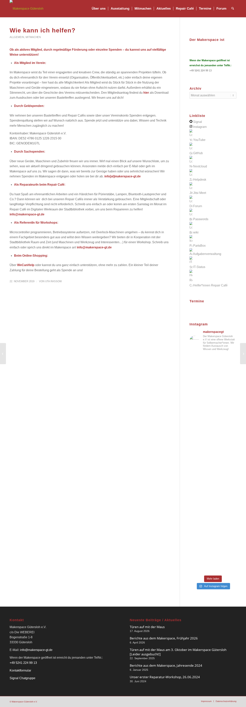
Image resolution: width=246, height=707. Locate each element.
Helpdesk (199, 179)
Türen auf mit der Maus (147, 627)
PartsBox (199, 245)
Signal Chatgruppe (22, 678)
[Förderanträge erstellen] (3, 353)
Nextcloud (200, 166)
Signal (197, 121)
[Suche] (232, 8)
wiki (196, 232)
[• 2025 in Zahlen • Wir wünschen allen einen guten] (212, 564)
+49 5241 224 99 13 (200, 70)
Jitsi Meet (199, 192)
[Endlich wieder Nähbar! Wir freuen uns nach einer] (212, 394)
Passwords (200, 219)
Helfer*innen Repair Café (210, 285)
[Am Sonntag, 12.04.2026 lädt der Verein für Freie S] (212, 494)
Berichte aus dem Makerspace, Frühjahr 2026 (164, 638)
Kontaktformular (20, 670)
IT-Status (199, 267)
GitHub (198, 153)
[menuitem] (98, 8)
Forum (197, 206)
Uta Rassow (53, 281)
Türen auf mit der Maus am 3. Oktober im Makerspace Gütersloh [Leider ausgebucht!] (178, 651)
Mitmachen (33, 37)
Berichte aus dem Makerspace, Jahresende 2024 (166, 665)
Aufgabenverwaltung (207, 254)
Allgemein (17, 37)
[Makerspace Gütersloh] (26, 8)
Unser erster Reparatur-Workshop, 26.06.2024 (165, 677)
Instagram (200, 126)
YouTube (199, 140)
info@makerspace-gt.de (36, 650)
